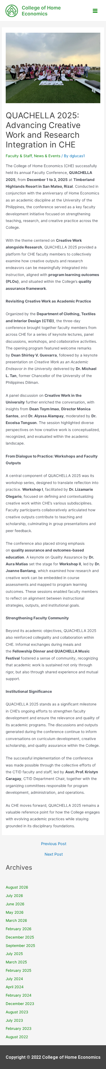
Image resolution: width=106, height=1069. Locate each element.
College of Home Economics (41, 10)
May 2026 (15, 912)
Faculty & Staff (19, 156)
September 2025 (20, 945)
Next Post (54, 854)
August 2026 (17, 887)
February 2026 (19, 929)
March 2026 (16, 920)
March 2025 (16, 962)
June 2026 (15, 904)
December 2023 (20, 1003)
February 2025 (18, 970)
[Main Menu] (95, 10)
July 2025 (14, 954)
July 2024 (14, 979)
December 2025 (20, 937)
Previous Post (53, 844)
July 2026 (14, 895)
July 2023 (14, 1020)
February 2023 (19, 1028)
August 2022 (17, 1037)
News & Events (47, 156)
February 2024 (19, 995)
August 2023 (17, 1012)
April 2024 (15, 987)
